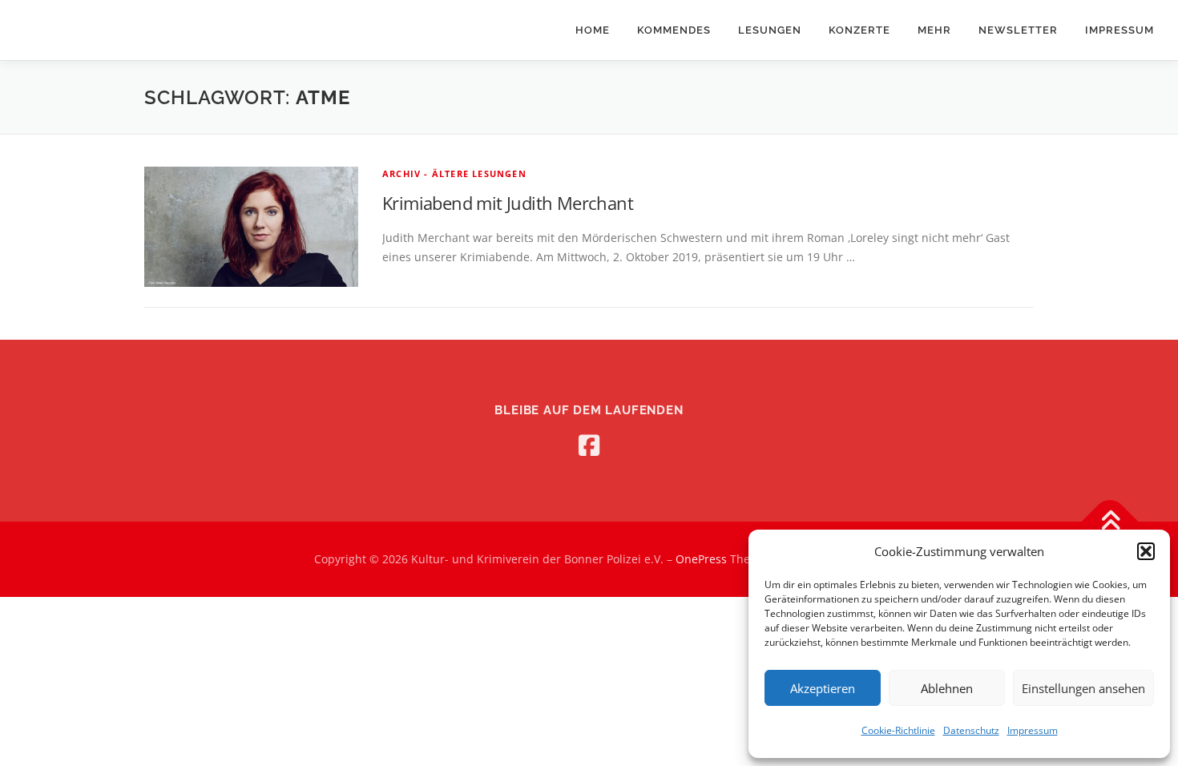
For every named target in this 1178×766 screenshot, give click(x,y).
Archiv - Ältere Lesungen (454, 173)
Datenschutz (971, 730)
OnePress (701, 558)
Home (592, 30)
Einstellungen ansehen (1083, 688)
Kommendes (674, 30)
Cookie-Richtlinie (898, 730)
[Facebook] (589, 445)
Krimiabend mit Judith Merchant (507, 203)
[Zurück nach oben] (1110, 522)
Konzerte (859, 30)
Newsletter (1018, 30)
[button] (1146, 551)
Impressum (1032, 730)
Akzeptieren (822, 688)
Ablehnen (947, 688)
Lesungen (769, 30)
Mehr (934, 30)
